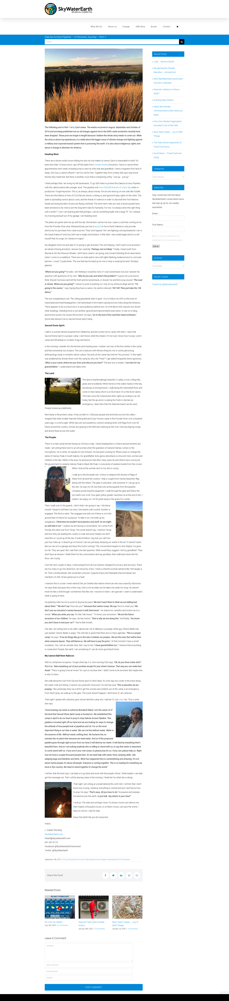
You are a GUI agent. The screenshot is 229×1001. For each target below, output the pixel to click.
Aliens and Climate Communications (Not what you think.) (168, 110)
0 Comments (125, 859)
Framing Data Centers (164, 100)
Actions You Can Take (80, 859)
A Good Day (67, 859)
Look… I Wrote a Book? (164, 61)
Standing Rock (113, 859)
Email (155, 213)
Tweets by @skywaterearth (165, 284)
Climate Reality (101, 164)
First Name (158, 224)
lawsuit (97, 226)
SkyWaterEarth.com (54, 834)
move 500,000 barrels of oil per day (114, 187)
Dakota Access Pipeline (98, 859)
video (121, 699)
